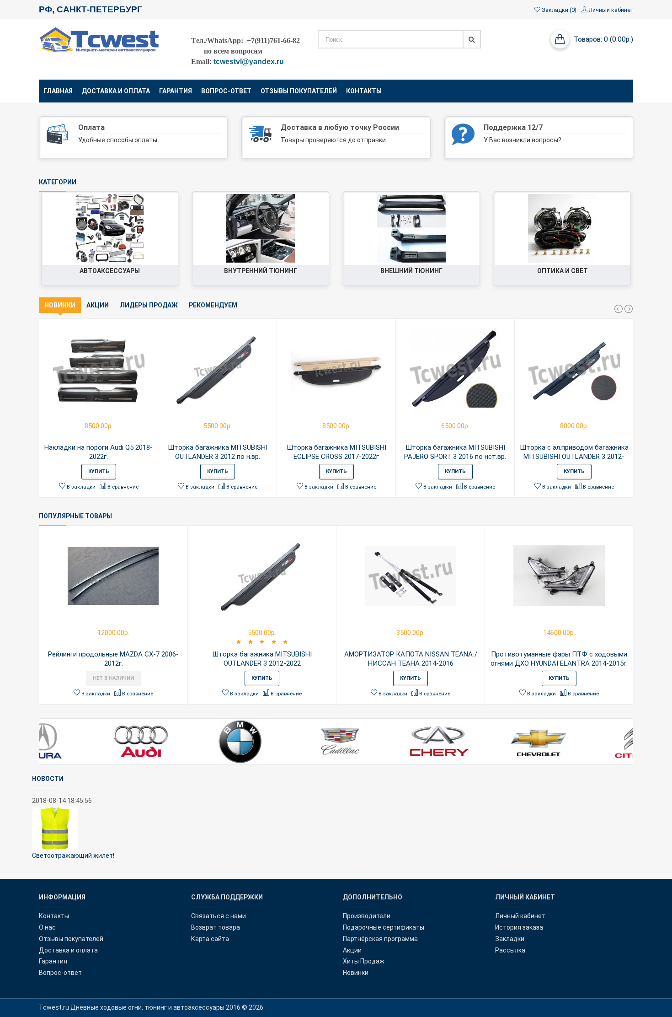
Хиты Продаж (363, 961)
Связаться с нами (218, 916)
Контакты (54, 916)
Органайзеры (303, 225)
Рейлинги (460, 225)
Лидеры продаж (149, 305)
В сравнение (122, 487)
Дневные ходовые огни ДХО (582, 198)
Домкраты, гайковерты (137, 216)
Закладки (509, 938)
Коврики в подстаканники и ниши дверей (261, 207)
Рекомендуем (213, 305)
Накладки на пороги (294, 216)
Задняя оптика (603, 225)
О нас (47, 927)
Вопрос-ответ (60, 972)
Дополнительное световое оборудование (561, 234)
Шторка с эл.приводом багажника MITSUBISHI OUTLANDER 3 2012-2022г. (574, 456)
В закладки (80, 487)
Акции (97, 305)
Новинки (59, 305)
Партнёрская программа (380, 938)
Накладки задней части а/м (432, 216)
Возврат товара (215, 927)
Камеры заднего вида (140, 234)
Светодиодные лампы (592, 216)
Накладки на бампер (444, 198)
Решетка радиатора (444, 234)
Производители (366, 916)
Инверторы (156, 225)
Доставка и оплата (68, 950)
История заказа (519, 927)
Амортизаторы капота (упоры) (126, 207)
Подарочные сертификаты (383, 927)
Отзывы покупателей (71, 938)
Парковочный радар (142, 243)
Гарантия (53, 961)
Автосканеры (152, 198)
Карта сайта (210, 938)
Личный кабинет (520, 916)
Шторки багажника (295, 243)
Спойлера (460, 243)
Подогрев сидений (295, 234)
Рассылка (510, 950)
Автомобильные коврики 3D (281, 198)
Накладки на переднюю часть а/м (423, 207)
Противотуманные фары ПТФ (581, 207)
